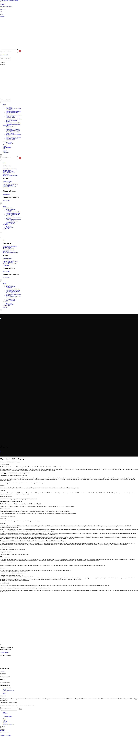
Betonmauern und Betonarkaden (13, 111)
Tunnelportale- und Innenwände (13, 122)
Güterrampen (9, 113)
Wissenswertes (6, 125)
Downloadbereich (7, 147)
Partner (4, 146)
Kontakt (5, 150)
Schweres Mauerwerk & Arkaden (13, 134)
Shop (4, 106)
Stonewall (8, 121)
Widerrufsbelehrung (19, 705)
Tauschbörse (6, 152)
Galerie (4, 141)
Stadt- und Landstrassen (11, 120)
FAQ (1, 11)
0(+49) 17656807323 (5, 676)
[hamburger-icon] (0, 102)
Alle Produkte (9, 107)
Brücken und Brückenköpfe (12, 112)
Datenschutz (8, 705)
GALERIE (5, 224)
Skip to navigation (4, 0)
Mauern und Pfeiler (10, 116)
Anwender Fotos (9, 143)
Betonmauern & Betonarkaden (13, 130)
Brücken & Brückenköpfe (12, 138)
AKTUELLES (6, 228)
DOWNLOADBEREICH (6, 6)
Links (4, 151)
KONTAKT (3, 9)
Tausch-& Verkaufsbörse (5, 235)
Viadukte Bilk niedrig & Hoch (12, 132)
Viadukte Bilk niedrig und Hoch (13, 124)
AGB (13, 705)
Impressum (2, 705)
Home (4, 104)
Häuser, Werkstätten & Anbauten (13, 137)
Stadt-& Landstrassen (10, 126)
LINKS (1, 14)
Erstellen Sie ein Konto (5, 735)
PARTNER (2, 4)
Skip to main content (13, 0)
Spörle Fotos (9, 142)
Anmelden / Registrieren (8, 724)
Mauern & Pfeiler (10, 133)
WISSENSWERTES (7, 208)
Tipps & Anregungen (10, 223)
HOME (4, 206)
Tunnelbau (8, 135)
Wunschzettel (4, 55)
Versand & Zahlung (29, 705)
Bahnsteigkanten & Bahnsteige (13, 129)
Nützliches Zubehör (10, 117)
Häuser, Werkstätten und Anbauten (13, 115)
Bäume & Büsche (10, 109)
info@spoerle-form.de (5, 682)
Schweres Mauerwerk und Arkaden (14, 119)
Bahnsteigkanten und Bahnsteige (13, 108)
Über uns (5, 144)
